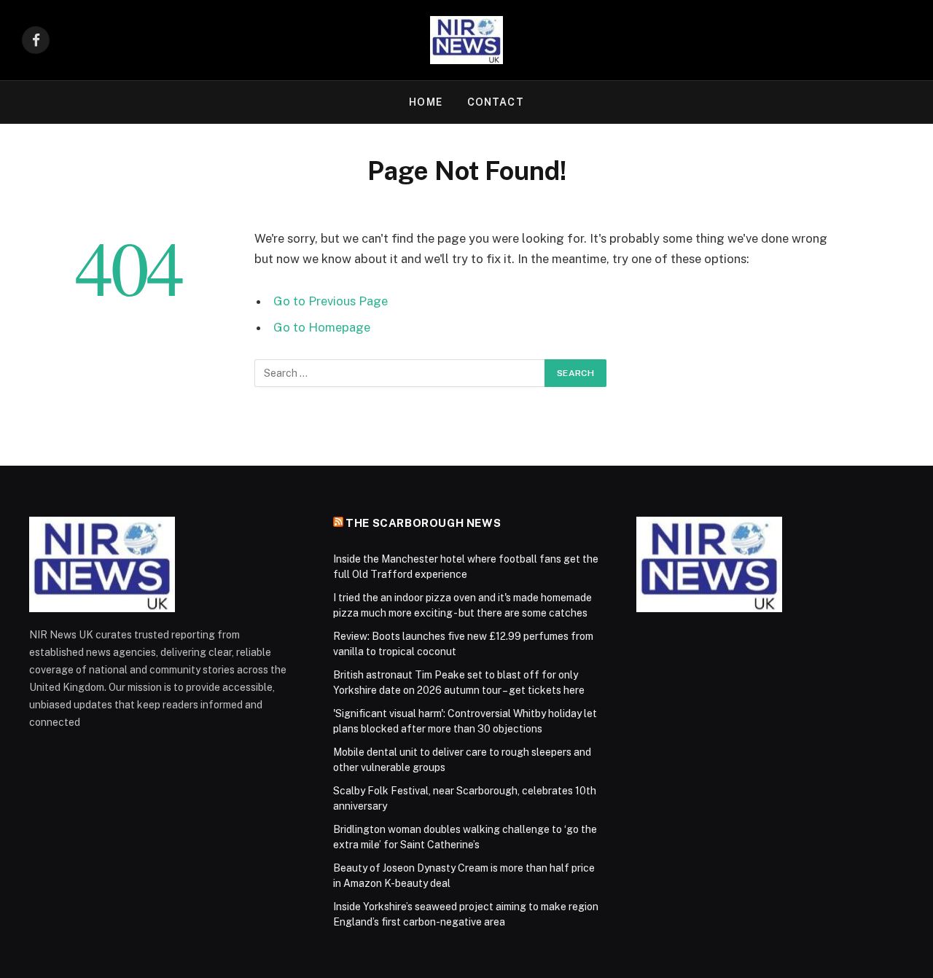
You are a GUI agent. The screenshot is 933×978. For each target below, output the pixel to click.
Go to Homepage (321, 327)
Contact (495, 102)
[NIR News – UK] (466, 40)
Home (425, 102)
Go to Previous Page (330, 301)
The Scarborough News (423, 523)
